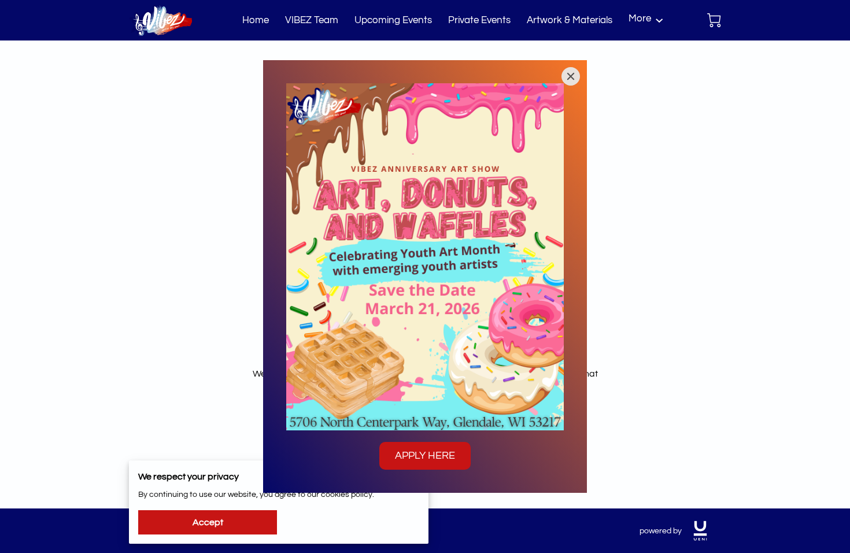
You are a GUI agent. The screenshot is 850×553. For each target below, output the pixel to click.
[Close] (570, 76)
